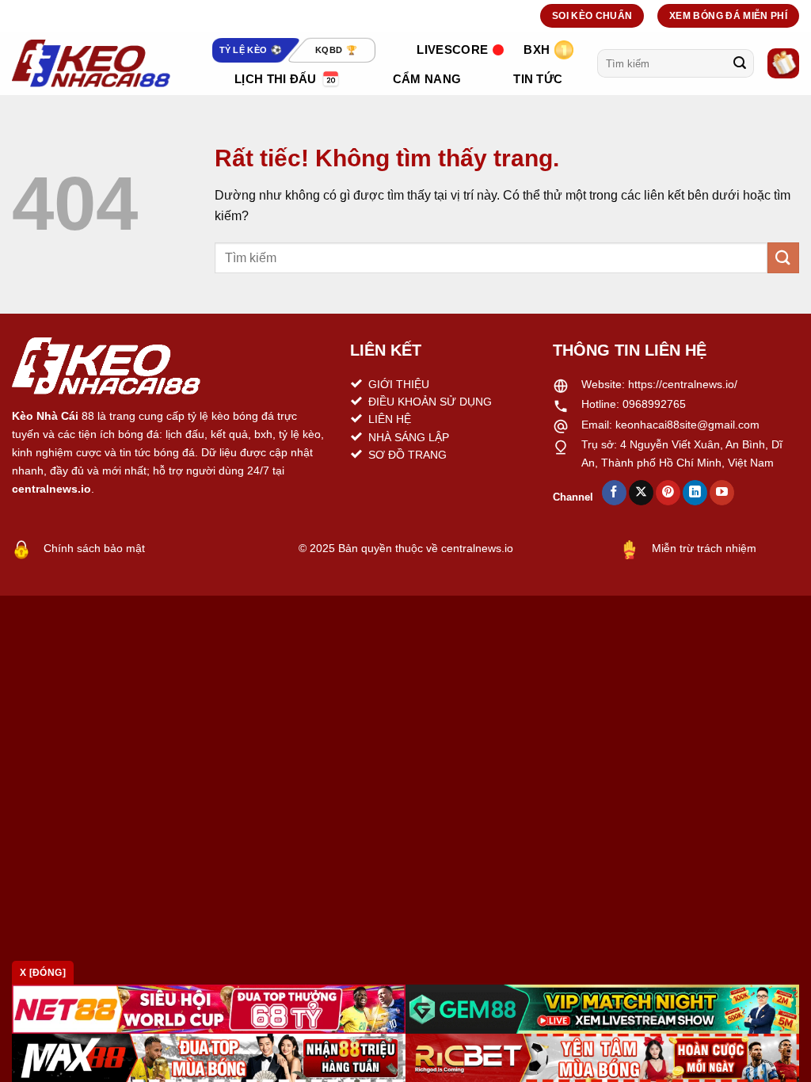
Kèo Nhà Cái (45, 416)
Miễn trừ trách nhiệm (704, 548)
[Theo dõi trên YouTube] (722, 492)
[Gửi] (739, 63)
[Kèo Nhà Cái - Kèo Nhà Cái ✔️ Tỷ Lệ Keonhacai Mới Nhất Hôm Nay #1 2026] (91, 63)
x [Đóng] (43, 972)
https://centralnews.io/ (682, 384)
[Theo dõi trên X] (641, 492)
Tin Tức (537, 79)
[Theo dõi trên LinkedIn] (695, 492)
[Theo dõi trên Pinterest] (668, 492)
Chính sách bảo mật (94, 548)
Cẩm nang (427, 79)
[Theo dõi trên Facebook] (614, 492)
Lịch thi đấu (275, 79)
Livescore (452, 49)
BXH (537, 49)
